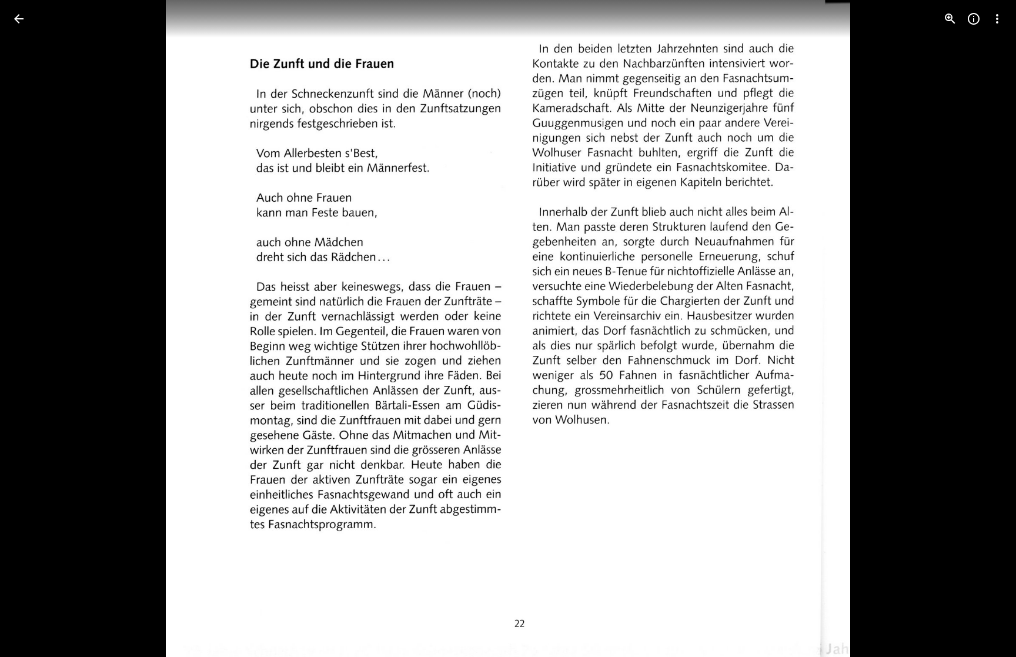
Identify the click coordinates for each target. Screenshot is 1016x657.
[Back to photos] (19, 19)
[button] (32, 328)
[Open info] (973, 19)
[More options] (997, 19)
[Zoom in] (950, 19)
